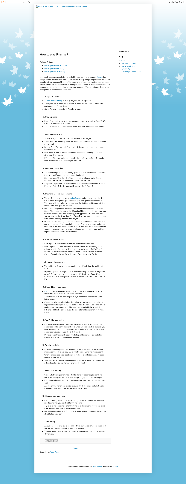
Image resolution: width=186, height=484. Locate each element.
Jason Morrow (97, 466)
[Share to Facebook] (54, 440)
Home (75, 448)
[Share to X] (51, 440)
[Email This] (46, 440)
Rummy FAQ (125, 69)
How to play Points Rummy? (55, 65)
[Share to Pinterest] (57, 440)
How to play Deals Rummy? (55, 71)
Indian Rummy (75, 198)
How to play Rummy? (129, 66)
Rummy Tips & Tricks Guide (131, 72)
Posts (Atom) (54, 452)
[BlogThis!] (49, 440)
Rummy (100, 77)
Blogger (115, 466)
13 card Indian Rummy (53, 101)
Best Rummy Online (128, 63)
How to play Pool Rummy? (54, 68)
